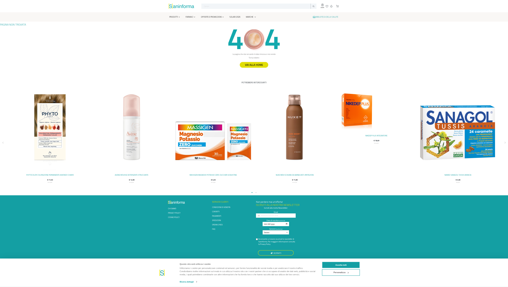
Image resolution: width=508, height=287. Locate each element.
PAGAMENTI (216, 216)
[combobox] (258, 6)
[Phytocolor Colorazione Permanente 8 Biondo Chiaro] (50, 131)
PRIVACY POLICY (174, 213)
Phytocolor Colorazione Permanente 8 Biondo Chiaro (50, 175)
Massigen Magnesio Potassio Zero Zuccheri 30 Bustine (213, 175)
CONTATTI (215, 211)
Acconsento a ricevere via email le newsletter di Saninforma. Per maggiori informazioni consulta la (276, 241)
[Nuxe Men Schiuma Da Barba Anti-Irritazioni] (294, 131)
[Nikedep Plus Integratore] (376, 112)
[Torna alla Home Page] (254, 69)
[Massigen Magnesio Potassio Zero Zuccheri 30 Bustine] (213, 131)
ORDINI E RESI (217, 224)
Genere (272, 228)
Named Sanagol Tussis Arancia (457, 175)
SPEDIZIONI (216, 220)
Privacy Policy (265, 244)
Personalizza (339, 272)
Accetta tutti (341, 265)
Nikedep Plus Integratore (376, 135)
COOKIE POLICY (174, 217)
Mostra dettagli (187, 282)
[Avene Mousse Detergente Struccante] (131, 131)
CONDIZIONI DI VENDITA (221, 207)
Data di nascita (272, 220)
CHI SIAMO (172, 208)
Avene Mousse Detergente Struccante (131, 175)
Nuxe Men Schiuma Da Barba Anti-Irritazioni (295, 175)
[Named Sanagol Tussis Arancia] (457, 131)
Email (276, 212)
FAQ (213, 229)
